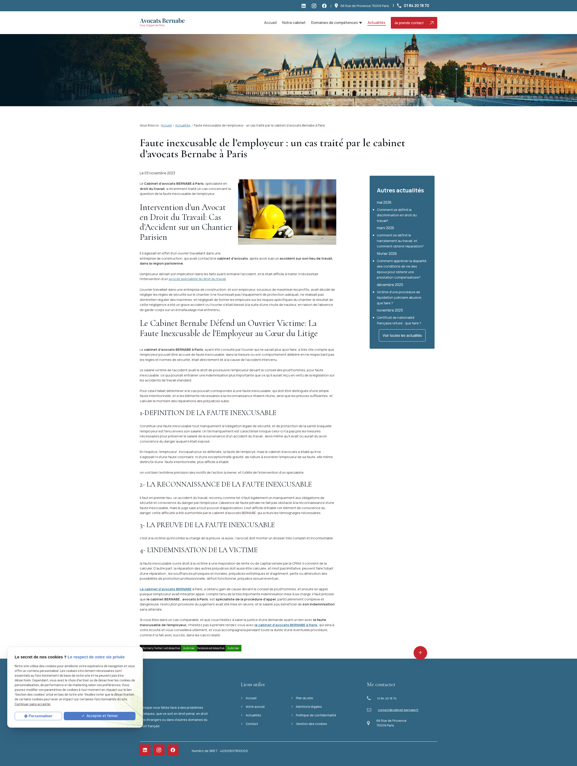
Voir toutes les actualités (402, 335)
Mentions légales (309, 706)
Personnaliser (41, 716)
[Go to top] (420, 656)
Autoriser (189, 648)
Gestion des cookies (311, 724)
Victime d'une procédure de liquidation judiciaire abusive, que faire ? (399, 297)
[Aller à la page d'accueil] (162, 23)
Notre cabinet (294, 22)
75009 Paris (365, 6)
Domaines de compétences (334, 22)
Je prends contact (409, 23)
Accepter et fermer (102, 716)
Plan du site (304, 698)
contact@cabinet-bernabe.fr (398, 710)
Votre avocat (255, 706)
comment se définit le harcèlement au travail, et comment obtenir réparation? (400, 241)
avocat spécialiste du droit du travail (197, 279)
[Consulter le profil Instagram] (315, 6)
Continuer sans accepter (33, 704)
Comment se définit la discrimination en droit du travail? (397, 215)
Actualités (376, 22)
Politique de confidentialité (316, 715)
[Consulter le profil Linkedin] (305, 6)
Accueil (270, 22)
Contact (252, 724)
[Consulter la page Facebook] (325, 6)
